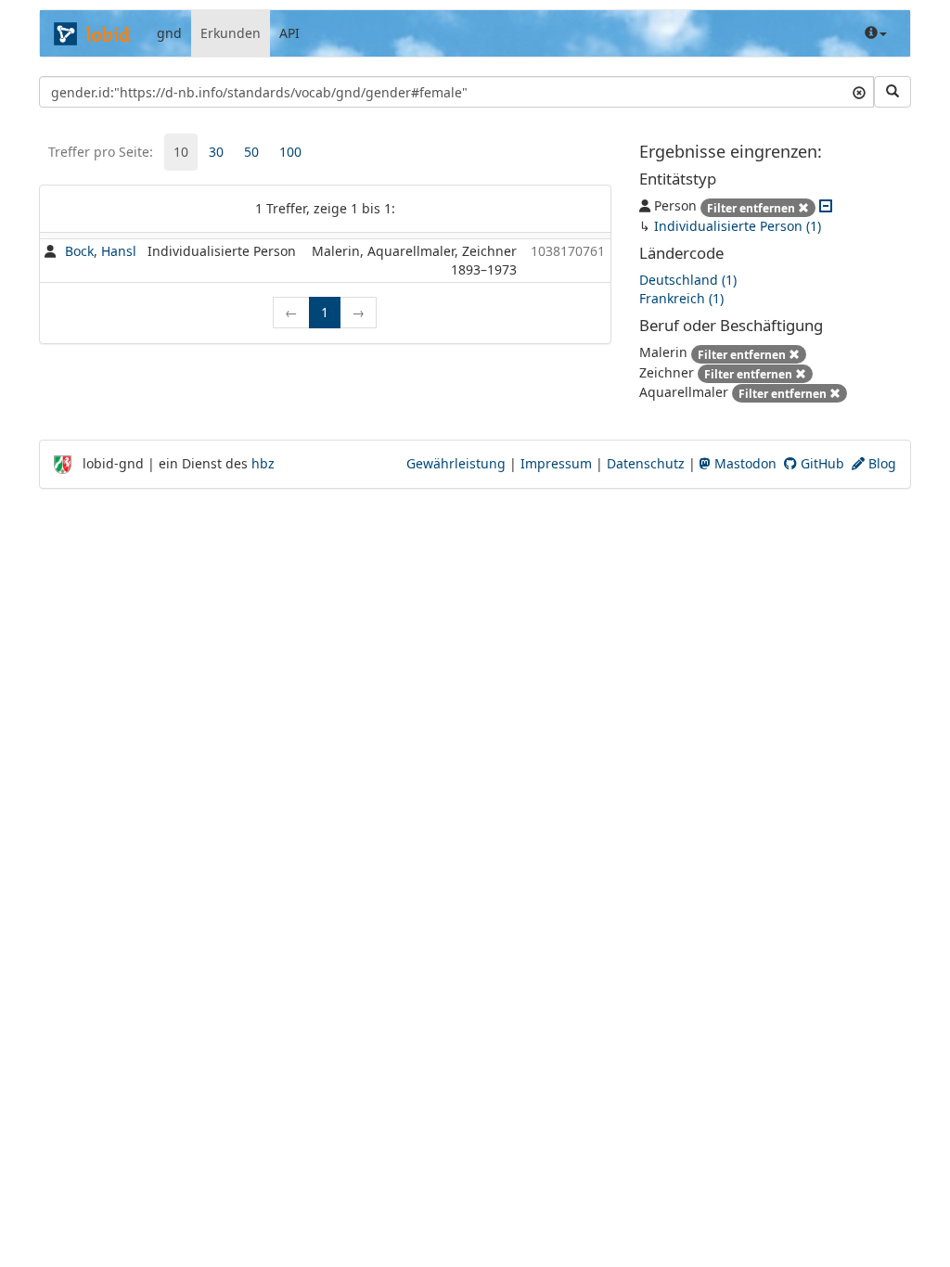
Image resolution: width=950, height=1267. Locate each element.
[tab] (181, 152)
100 (290, 151)
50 (251, 151)
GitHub (820, 463)
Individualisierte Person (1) (737, 226)
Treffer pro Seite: (100, 151)
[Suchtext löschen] (859, 92)
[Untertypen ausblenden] (825, 205)
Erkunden (230, 33)
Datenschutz (646, 463)
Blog (880, 463)
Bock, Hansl (100, 251)
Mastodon (744, 463)
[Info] (875, 33)
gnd (169, 33)
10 (180, 151)
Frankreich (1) (681, 298)
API (289, 33)
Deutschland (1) (688, 279)
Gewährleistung (456, 463)
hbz (263, 463)
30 (216, 151)
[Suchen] (892, 92)
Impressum (556, 463)
